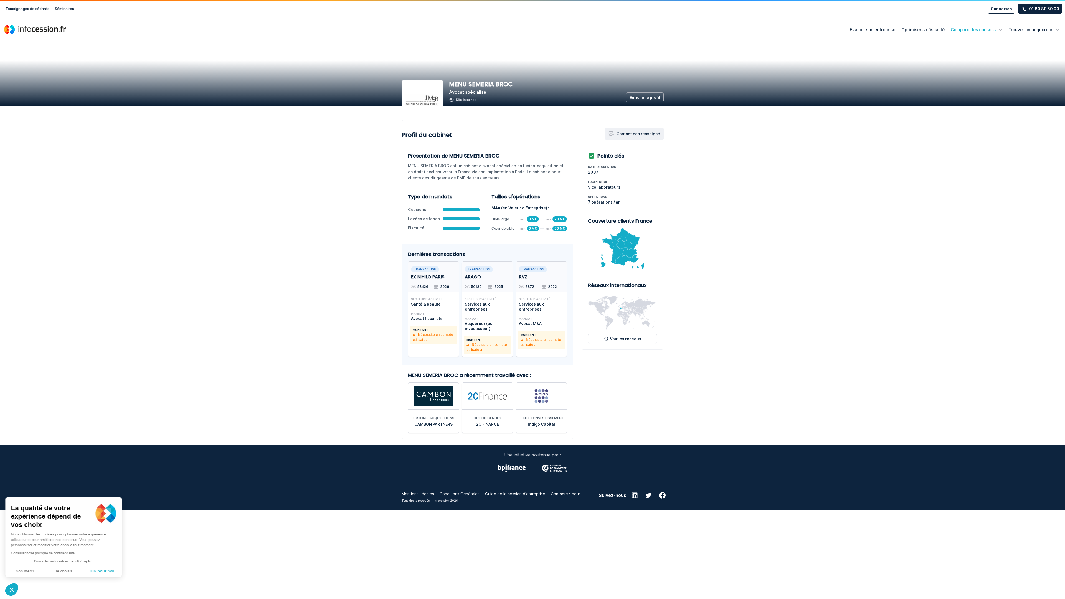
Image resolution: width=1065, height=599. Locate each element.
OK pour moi (103, 571)
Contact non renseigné (638, 133)
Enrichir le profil (645, 97)
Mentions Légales (418, 493)
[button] (11, 589)
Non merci (25, 571)
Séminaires (64, 8)
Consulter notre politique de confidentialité (43, 553)
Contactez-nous (566, 493)
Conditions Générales (460, 493)
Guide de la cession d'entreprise (515, 493)
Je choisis (63, 571)
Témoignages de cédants (27, 8)
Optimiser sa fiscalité (923, 29)
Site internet (466, 100)
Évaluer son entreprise (872, 29)
